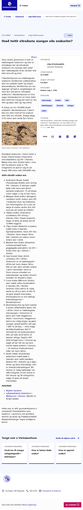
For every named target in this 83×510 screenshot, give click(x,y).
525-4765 (33, 491)
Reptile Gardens (13, 390)
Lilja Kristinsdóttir (55, 64)
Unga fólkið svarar (34, 16)
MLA (52, 127)
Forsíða (8, 16)
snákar (58, 100)
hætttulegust (47, 105)
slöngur (70, 105)
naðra (44, 111)
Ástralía (60, 105)
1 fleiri (69, 35)
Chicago (43, 127)
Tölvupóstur (51, 491)
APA (48, 127)
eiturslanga (46, 100)
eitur (67, 100)
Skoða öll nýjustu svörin (65, 438)
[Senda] (53, 136)
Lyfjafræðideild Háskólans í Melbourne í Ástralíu (19, 394)
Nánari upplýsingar (29, 505)
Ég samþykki (71, 505)
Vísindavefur (19, 16)
